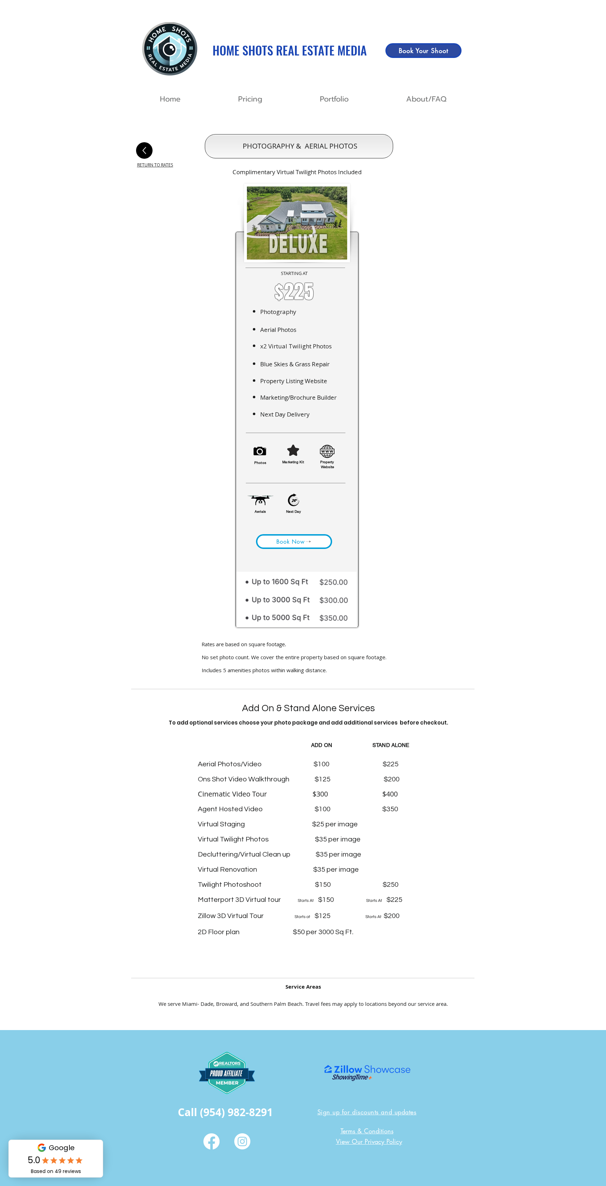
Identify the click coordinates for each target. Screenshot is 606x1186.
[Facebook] (211, 1141)
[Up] (144, 150)
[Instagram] (242, 1141)
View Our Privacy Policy (369, 1141)
